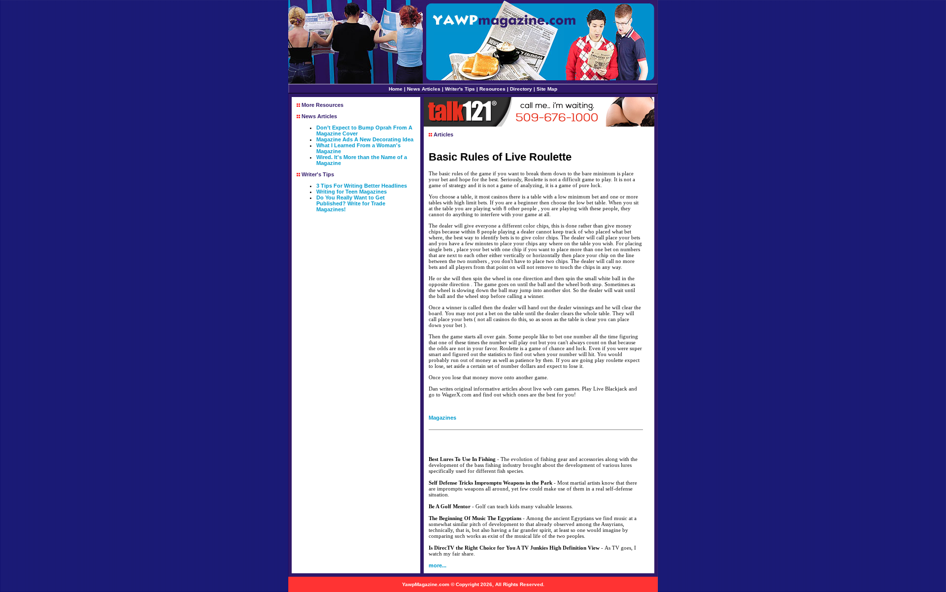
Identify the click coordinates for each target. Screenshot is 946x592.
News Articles (423, 89)
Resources (492, 89)
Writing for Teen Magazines (351, 192)
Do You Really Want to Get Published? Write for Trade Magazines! (350, 203)
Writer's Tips (460, 89)
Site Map (547, 89)
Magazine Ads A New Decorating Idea (364, 139)
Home (396, 89)
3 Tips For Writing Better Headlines (361, 186)
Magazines (442, 418)
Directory (521, 89)
